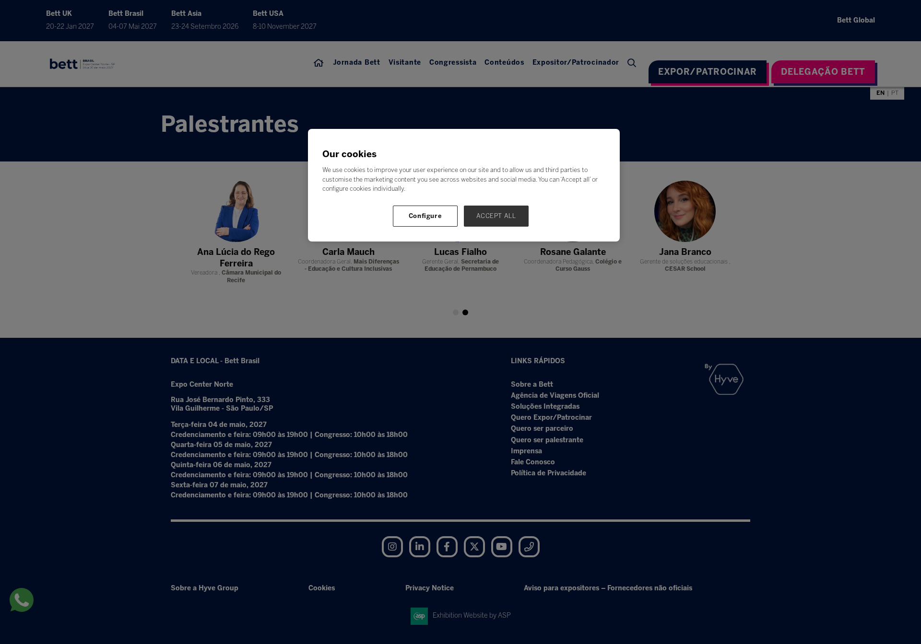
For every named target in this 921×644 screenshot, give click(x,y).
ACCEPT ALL (496, 215)
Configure (425, 215)
